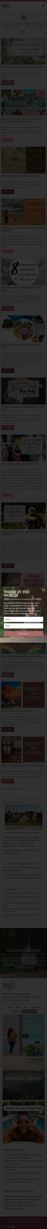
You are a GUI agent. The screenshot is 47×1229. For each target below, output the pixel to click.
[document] (23, 614)
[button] (43, 590)
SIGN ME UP (23, 633)
